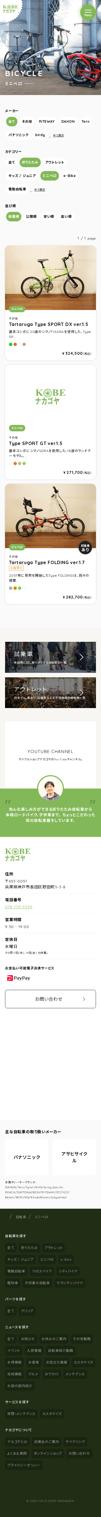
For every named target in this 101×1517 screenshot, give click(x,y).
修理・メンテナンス (21, 1414)
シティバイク (68, 1271)
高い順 (66, 216)
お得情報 (14, 1362)
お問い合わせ (49, 999)
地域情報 (14, 1374)
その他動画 (82, 1339)
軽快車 (12, 1283)
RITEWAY (47, 121)
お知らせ (28, 1339)
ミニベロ (50, 176)
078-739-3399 (19, 906)
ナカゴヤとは (17, 1442)
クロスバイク (42, 1271)
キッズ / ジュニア (22, 176)
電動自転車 (17, 189)
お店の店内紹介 (20, 1386)
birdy (40, 135)
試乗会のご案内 (46, 1442)
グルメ (33, 1374)
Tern (86, 121)
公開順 (31, 216)
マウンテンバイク (70, 1283)
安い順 (48, 216)
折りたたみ (30, 162)
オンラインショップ (48, 1453)
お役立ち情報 (56, 1362)
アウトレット (54, 162)
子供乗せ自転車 (37, 1283)
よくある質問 (17, 1453)
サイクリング (75, 1442)
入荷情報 (34, 1350)
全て (11, 121)
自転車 (21, 1217)
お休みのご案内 (54, 1339)
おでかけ (52, 1374)
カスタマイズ (83, 1362)
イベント (13, 1350)
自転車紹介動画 (60, 1350)
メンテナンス (75, 1374)
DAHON (68, 121)
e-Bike (69, 176)
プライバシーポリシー (23, 1465)
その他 (27, 121)
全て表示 (58, 135)
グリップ (27, 1311)
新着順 (13, 216)
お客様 (33, 1362)
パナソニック (18, 135)
